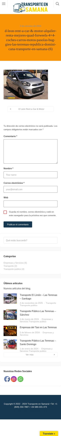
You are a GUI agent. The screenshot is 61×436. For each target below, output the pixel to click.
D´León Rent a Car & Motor (31, 109)
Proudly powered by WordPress (22, 411)
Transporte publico (12, 269)
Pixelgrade (45, 411)
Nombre (8, 168)
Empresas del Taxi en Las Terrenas (38, 327)
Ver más (29, 354)
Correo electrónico (14, 183)
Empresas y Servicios (14, 263)
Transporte (9, 266)
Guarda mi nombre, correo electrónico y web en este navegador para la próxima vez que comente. (32, 214)
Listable (37, 411)
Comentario (10, 136)
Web (6, 197)
